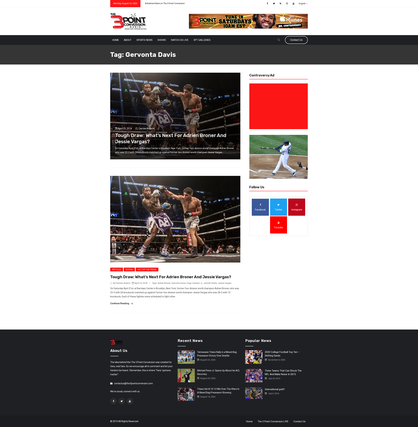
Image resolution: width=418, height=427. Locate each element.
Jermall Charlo (210, 283)
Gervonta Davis (178, 283)
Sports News (145, 40)
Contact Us (296, 39)
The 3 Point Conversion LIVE (273, 421)
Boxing (129, 269)
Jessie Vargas (224, 283)
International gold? (275, 389)
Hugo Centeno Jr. (194, 283)
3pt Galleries (201, 40)
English (302, 3)
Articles (116, 269)
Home (115, 40)
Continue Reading (120, 303)
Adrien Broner (164, 283)
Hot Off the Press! (147, 269)
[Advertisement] (279, 106)
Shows (162, 40)
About (127, 40)
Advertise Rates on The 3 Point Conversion (165, 3)
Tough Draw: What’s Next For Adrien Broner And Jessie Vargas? (170, 277)
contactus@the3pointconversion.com (133, 383)
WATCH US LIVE (179, 40)
